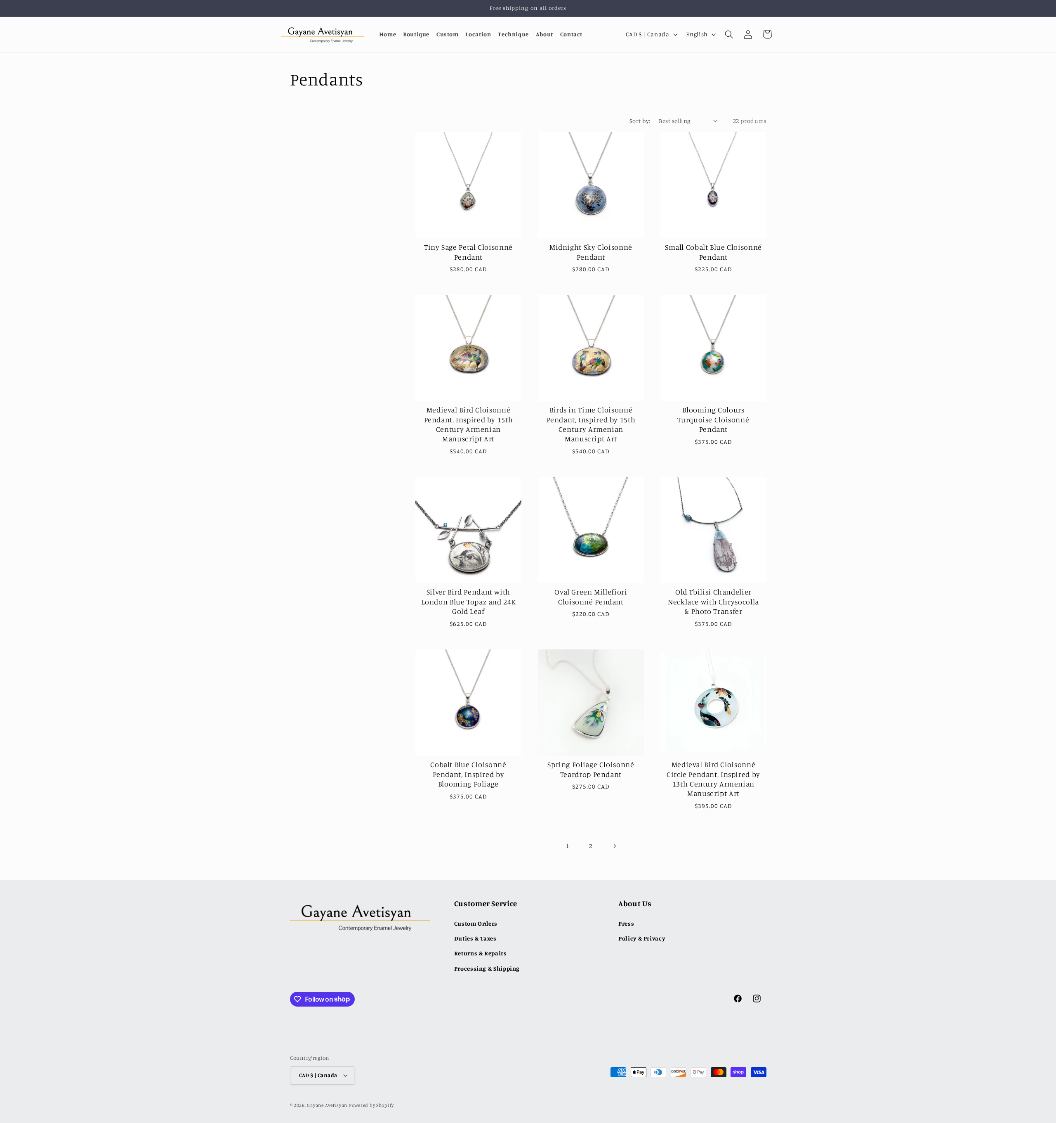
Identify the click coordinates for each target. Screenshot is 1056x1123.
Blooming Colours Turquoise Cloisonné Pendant (713, 419)
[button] (728, 34)
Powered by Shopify (371, 1105)
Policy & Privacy (641, 938)
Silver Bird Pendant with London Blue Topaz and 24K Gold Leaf (468, 601)
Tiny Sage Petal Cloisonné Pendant (468, 252)
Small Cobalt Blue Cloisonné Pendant (713, 252)
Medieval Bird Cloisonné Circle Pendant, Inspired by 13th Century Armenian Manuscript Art (713, 779)
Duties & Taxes (475, 938)
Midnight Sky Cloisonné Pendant (590, 252)
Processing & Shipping (487, 968)
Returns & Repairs (480, 953)
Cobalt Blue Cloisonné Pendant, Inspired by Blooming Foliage (468, 774)
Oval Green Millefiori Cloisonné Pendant (590, 596)
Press (626, 923)
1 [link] (567, 845)
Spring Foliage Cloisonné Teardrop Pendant (590, 769)
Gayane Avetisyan (327, 1105)
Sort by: (639, 120)
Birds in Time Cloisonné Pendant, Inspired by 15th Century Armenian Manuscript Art (590, 424)
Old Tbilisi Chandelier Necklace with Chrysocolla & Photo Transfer (713, 601)
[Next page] (614, 845)
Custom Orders (475, 923)
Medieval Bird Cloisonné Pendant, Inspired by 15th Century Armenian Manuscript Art (468, 424)
